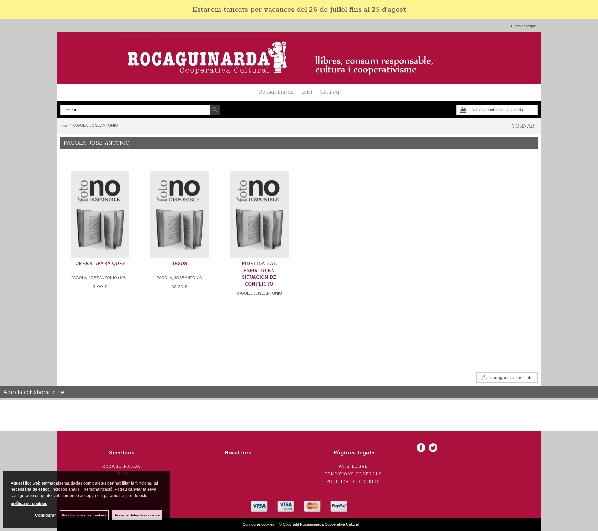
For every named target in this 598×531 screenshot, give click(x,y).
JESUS (179, 264)
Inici (306, 92)
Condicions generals (353, 474)
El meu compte (523, 26)
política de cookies (29, 503)
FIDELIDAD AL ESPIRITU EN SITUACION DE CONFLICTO (259, 274)
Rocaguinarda (276, 92)
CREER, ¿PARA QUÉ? (100, 264)
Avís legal (354, 466)
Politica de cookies (353, 481)
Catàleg (329, 92)
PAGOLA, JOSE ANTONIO (179, 278)
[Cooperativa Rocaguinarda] (299, 57)
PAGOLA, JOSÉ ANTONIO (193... (100, 278)
